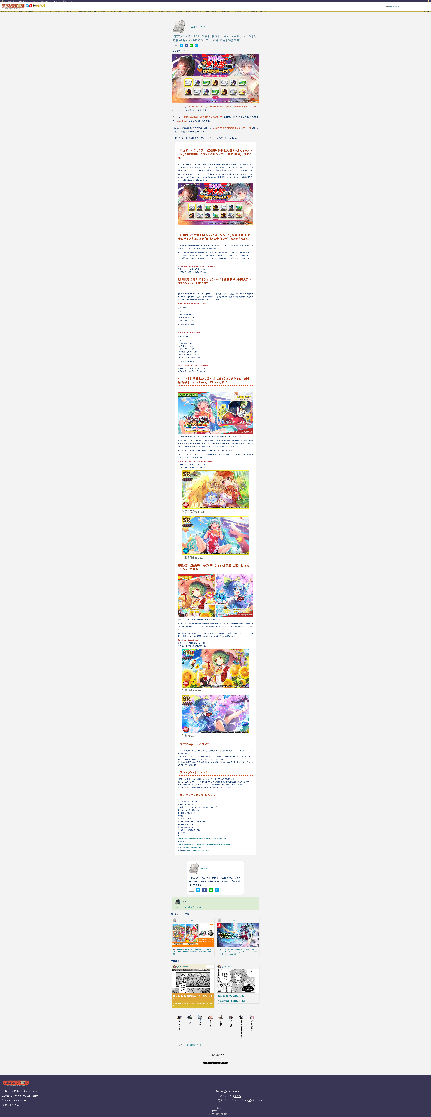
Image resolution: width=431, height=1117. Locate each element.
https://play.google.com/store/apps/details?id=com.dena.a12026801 (204, 844)
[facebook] (186, 45)
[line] (191, 45)
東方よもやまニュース (68, 1)
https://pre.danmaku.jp (194, 847)
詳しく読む (426, 11)
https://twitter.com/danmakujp (198, 850)
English (399, 6)
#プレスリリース (181, 907)
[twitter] (181, 45)
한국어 (395, 6)
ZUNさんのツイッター (56, 1)
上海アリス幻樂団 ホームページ (21, 1)
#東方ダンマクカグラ (195, 907)
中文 (391, 6)
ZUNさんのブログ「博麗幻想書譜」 (40, 1)
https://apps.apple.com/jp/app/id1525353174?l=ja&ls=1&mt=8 (202, 838)
